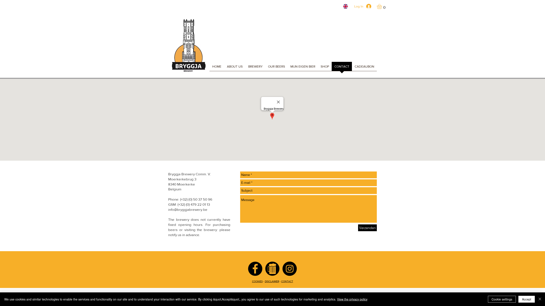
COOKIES (257, 281)
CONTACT (287, 281)
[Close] (539, 299)
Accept (526, 299)
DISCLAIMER (272, 281)
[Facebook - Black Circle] (255, 269)
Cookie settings (502, 299)
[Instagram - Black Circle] (290, 269)
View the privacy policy (352, 299)
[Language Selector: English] (343, 6)
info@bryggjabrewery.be (187, 209)
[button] (382, 6)
